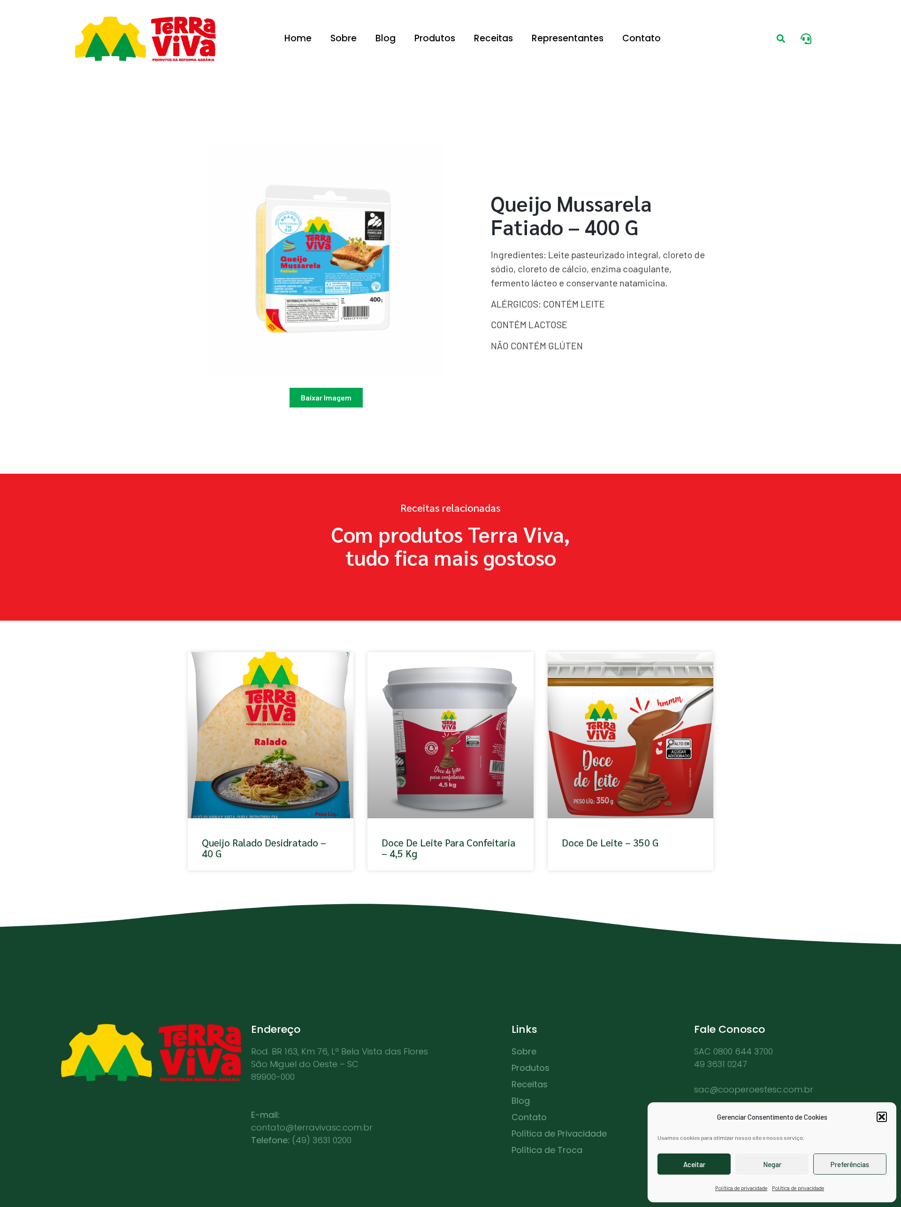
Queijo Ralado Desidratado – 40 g (264, 848)
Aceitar (694, 1164)
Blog (385, 38)
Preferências (850, 1164)
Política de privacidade (741, 1188)
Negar (772, 1164)
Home (298, 38)
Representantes (567, 38)
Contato (641, 38)
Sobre (343, 38)
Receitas (493, 38)
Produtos (434, 38)
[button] (881, 1117)
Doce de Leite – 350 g (610, 842)
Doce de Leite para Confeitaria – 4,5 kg (448, 848)
